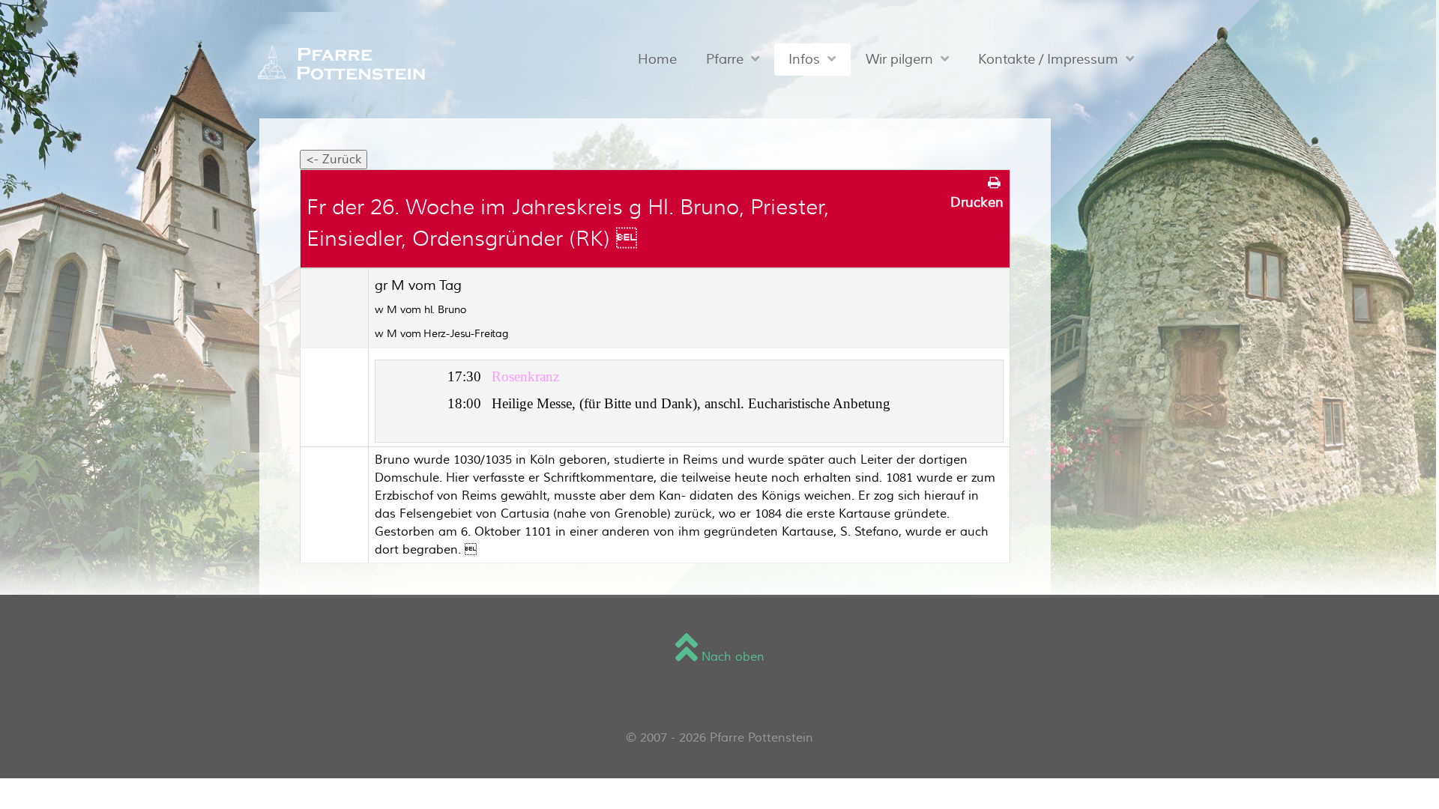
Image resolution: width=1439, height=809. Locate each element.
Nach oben (731, 656)
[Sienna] (336, 63)
